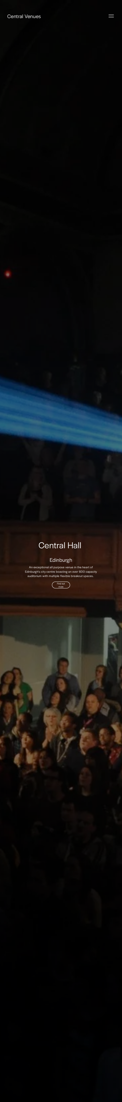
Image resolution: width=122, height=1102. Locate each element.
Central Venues (24, 16)
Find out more (61, 585)
